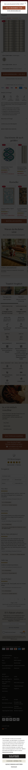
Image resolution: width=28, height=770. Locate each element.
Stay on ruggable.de (14, 10)
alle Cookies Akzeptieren (14, 756)
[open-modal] (25, 3)
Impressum (14, 767)
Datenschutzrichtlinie (7, 752)
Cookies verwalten (14, 761)
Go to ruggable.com (14, 8)
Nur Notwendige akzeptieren (14, 764)
